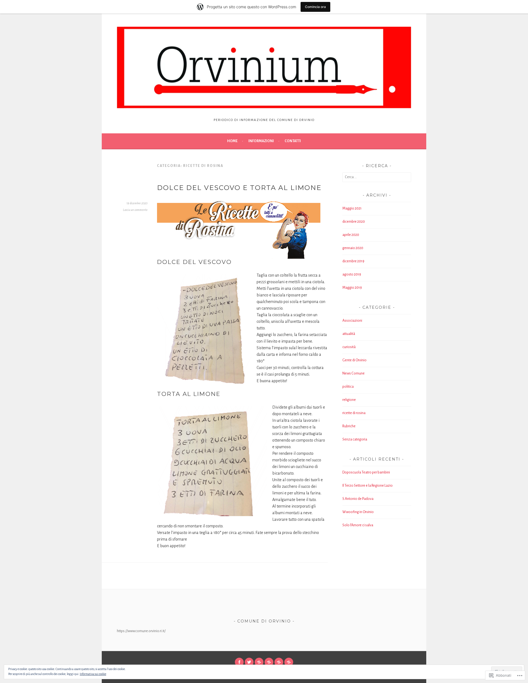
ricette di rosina (353, 413)
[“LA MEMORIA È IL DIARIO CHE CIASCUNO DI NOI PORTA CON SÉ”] (269, 662)
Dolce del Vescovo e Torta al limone (239, 188)
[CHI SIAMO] (288, 662)
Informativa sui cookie (93, 674)
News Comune (353, 373)
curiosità (349, 347)
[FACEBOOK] (239, 662)
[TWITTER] (249, 662)
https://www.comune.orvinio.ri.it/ (141, 631)
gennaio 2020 (352, 248)
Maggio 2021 (352, 208)
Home (232, 141)
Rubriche (349, 426)
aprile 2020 (350, 235)
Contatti (293, 141)
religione (349, 400)
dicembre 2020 (353, 222)
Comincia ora (315, 7)
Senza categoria (354, 439)
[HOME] (278, 662)
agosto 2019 (351, 274)
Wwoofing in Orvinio (358, 512)
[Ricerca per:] (376, 177)
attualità (348, 334)
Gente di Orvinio (354, 360)
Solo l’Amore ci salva (357, 525)
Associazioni (352, 321)
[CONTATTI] (259, 662)
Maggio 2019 (352, 288)
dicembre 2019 (353, 261)
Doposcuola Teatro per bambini (366, 472)
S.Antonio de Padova (357, 499)
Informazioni (261, 141)
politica (348, 387)
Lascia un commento (135, 209)
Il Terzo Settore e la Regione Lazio (367, 486)
